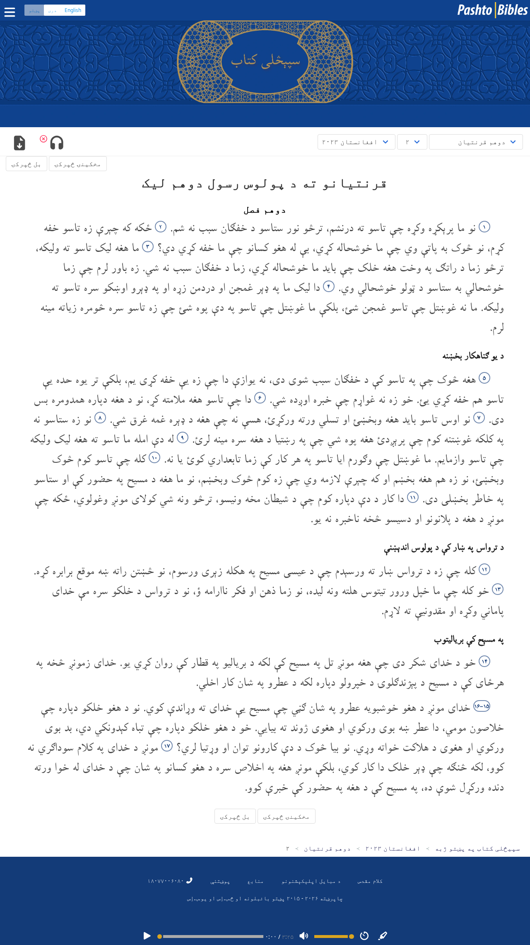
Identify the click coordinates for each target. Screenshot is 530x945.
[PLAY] (147, 936)
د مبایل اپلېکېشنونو (311, 881)
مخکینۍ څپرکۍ (77, 163)
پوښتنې (220, 881)
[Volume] (304, 936)
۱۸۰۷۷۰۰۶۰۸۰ (166, 881)
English (73, 10)
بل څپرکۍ (26, 163)
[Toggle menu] (11, 12)
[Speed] (364, 936)
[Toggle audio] (56, 143)
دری (52, 10)
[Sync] (383, 936)
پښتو (34, 10)
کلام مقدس (370, 881)
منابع (255, 881)
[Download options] (19, 143)
